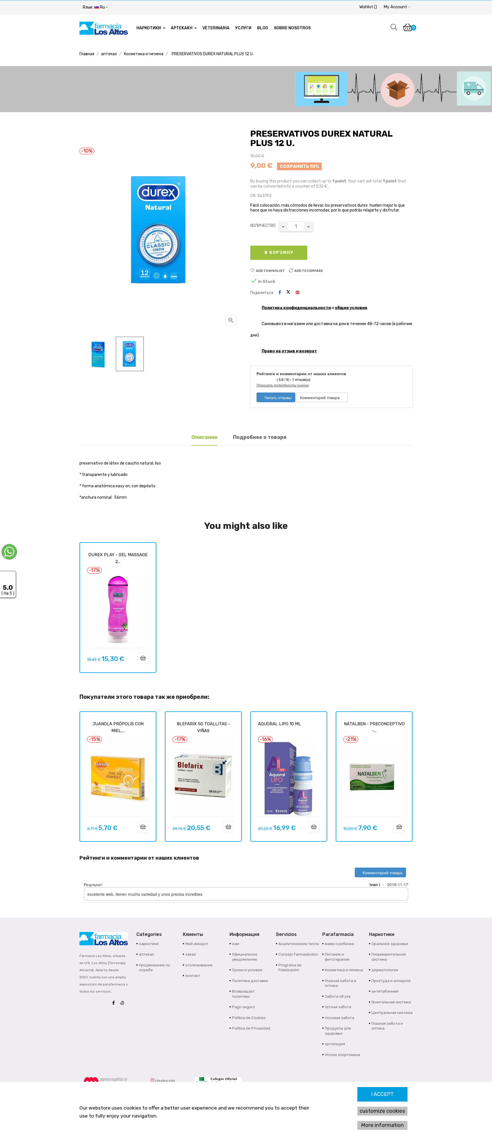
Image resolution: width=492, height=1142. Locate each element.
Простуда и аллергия (391, 981)
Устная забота (338, 1007)
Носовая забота (339, 1018)
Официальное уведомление (244, 957)
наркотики (149, 944)
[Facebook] (115, 1003)
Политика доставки (250, 981)
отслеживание (199, 965)
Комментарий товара (320, 397)
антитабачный (385, 991)
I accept (382, 1094)
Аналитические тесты (298, 944)
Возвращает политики (243, 994)
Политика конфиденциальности (296, 307)
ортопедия (335, 1044)
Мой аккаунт (196, 944)
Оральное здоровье (390, 944)
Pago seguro (243, 1007)
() (368, 7)
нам (235, 944)
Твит (288, 292)
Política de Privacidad (251, 1028)
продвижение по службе (154, 967)
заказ (190, 954)
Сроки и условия (247, 970)
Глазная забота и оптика (340, 983)
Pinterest (298, 292)
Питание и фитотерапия (337, 957)
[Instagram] (123, 1003)
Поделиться (279, 292)
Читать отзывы (277, 397)
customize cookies (382, 1111)
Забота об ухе (338, 996)
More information (382, 1125)
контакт (192, 975)
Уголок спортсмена (342, 1055)
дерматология (385, 970)
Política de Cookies (249, 1018)
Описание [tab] (204, 437)
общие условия (351, 307)
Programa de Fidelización (290, 967)
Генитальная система (391, 1002)
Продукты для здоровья (338, 1031)
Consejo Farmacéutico (298, 954)
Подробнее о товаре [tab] (259, 437)
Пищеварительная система (389, 957)
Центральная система (392, 1012)
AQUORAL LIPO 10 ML (279, 723)
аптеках (146, 954)
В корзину (279, 252)
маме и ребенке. (340, 944)
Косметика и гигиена (344, 970)
